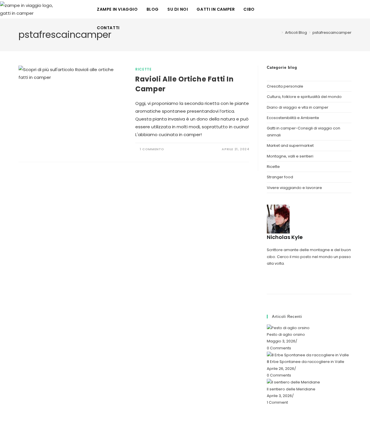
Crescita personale (285, 86)
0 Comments (279, 348)
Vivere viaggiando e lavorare (294, 187)
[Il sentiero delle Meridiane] (293, 382)
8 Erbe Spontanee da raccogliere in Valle (305, 361)
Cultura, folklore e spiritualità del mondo (304, 96)
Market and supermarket (290, 145)
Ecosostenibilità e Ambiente (293, 117)
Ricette (143, 69)
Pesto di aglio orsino (286, 334)
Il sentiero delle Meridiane (291, 389)
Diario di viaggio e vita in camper (297, 107)
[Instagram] (268, 270)
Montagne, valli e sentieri (290, 156)
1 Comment (277, 402)
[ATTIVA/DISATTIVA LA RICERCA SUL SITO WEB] (130, 27)
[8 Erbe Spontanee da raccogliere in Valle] (308, 354)
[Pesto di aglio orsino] (288, 327)
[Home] (278, 32)
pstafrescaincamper (332, 32)
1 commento (152, 149)
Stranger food (280, 177)
